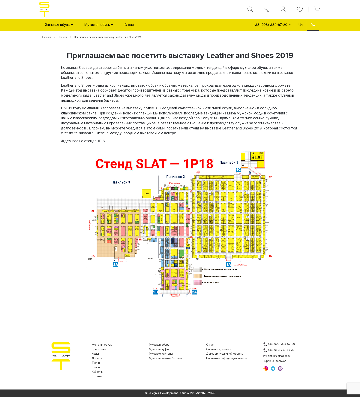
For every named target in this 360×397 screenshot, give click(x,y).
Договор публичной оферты (224, 353)
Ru (312, 25)
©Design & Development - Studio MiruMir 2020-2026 (180, 393)
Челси (96, 367)
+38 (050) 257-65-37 (281, 349)
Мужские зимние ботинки (165, 358)
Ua (300, 25)
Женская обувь (57, 25)
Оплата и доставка (218, 349)
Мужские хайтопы (161, 353)
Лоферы (97, 358)
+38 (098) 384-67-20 (270, 25)
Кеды (95, 353)
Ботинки (97, 376)
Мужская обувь (97, 25)
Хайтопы (97, 371)
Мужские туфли (159, 349)
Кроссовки (99, 349)
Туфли (96, 362)
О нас (129, 25)
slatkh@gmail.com (279, 355)
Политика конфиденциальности (227, 358)
